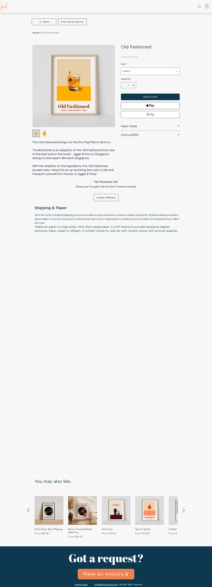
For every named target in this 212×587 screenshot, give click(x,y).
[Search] (199, 6)
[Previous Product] (28, 510)
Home (35, 32)
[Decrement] (123, 85)
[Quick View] (49, 510)
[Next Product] (183, 510)
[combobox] (150, 71)
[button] (207, 6)
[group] (106, 517)
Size (124, 64)
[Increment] (134, 85)
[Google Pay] (150, 114)
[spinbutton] (129, 85)
